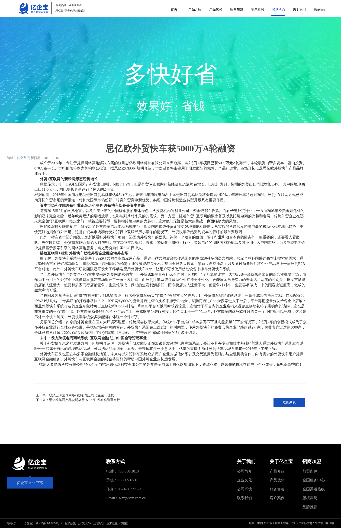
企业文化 (244, 480)
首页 (174, 9)
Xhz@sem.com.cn (132, 498)
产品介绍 (194, 9)
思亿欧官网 (85, 523)
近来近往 (112, 523)
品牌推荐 (309, 507)
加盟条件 (309, 471)
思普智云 (99, 523)
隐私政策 (70, 523)
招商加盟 (236, 9)
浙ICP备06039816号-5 (49, 523)
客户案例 (257, 9)
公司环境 (244, 489)
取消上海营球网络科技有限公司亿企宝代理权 (81, 395)
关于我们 (299, 9)
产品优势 (215, 9)
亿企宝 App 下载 (30, 483)
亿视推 (123, 523)
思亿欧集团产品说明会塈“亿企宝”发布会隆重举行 (84, 400)
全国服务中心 (313, 480)
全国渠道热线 (313, 489)
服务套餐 (277, 489)
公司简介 (244, 471)
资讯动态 (278, 9)
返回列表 (289, 402)
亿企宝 (21, 158)
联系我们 (320, 9)
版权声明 (309, 498)
